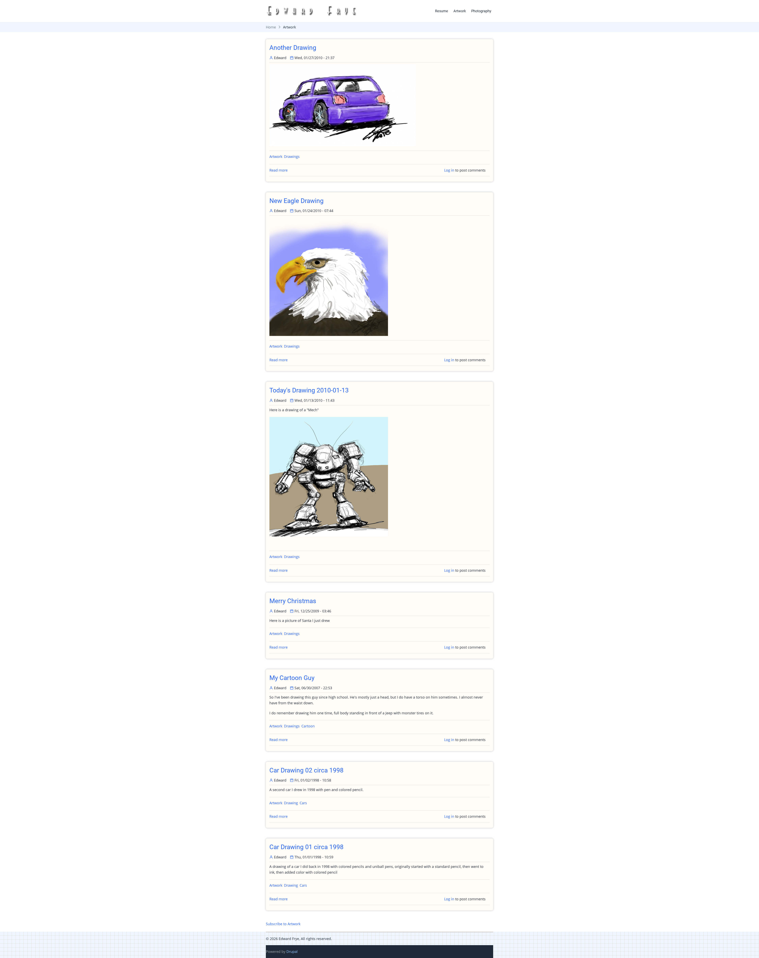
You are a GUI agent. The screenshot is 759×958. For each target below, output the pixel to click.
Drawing (291, 803)
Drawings (292, 156)
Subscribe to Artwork (283, 923)
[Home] (313, 10)
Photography (481, 11)
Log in (449, 170)
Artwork (459, 11)
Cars (303, 803)
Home (271, 27)
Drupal (292, 951)
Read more (278, 170)
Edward (280, 57)
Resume (441, 11)
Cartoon (308, 726)
